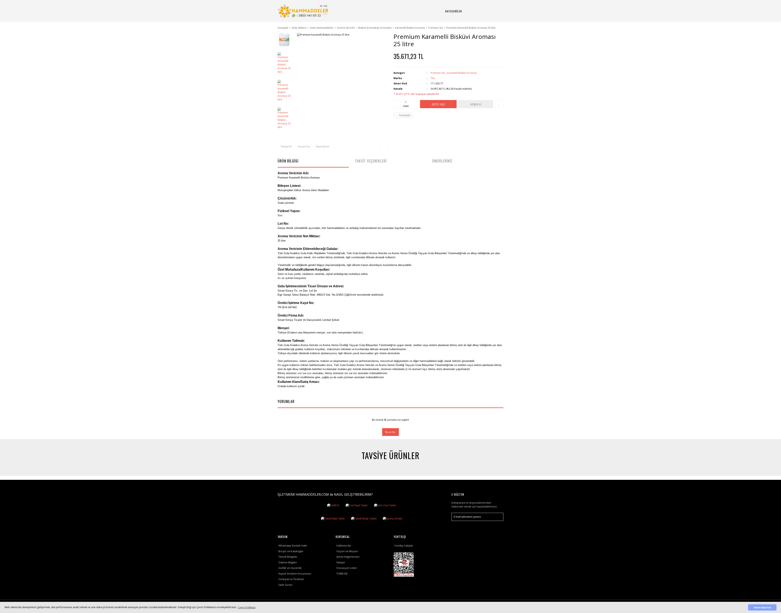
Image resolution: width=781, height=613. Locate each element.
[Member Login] (485, 11)
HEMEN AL (476, 104)
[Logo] (303, 11)
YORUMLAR (286, 401)
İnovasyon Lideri (346, 568)
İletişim (340, 562)
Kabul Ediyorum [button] (762, 607)
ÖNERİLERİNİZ (442, 160)
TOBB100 (341, 573)
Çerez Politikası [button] (246, 607)
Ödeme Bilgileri (287, 562)
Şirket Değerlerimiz (348, 557)
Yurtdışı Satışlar (403, 545)
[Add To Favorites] (499, 104)
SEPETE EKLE (438, 104)
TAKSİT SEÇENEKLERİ (371, 160)
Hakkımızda (343, 545)
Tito (433, 78)
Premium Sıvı (438, 73)
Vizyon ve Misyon (347, 551)
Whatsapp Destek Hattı (292, 545)
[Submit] (498, 517)
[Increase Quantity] (415, 104)
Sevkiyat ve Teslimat (291, 579)
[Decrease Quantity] (397, 104)
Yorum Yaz (390, 432)
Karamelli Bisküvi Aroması (462, 73)
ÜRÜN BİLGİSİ (288, 160)
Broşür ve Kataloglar (290, 551)
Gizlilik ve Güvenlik (290, 568)
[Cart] (495, 11)
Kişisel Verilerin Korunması (294, 573)
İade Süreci (285, 585)
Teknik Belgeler (287, 557)
